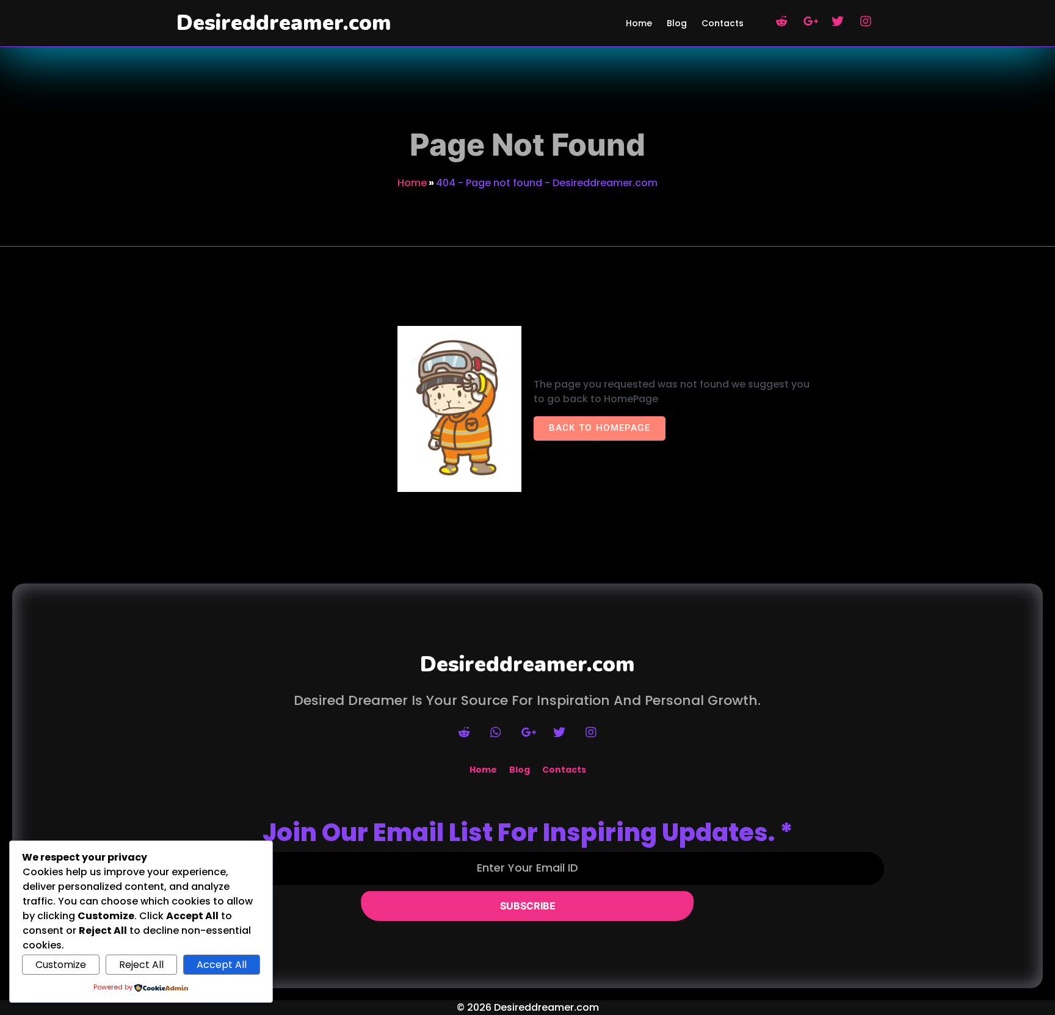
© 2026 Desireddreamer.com (528, 1007)
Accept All (222, 965)
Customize (60, 965)
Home (412, 183)
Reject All (141, 965)
